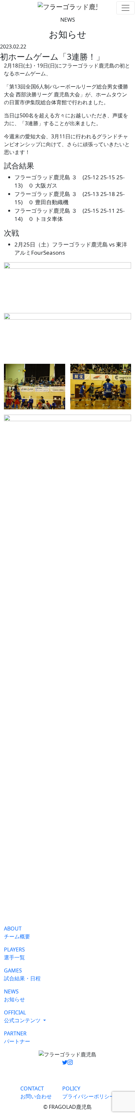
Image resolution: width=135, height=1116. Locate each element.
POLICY (88, 1092)
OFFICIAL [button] (22, 1016)
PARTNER (17, 1037)
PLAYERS (14, 953)
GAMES (22, 974)
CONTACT (36, 1092)
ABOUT (17, 932)
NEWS (14, 995)
